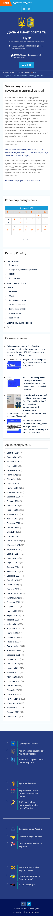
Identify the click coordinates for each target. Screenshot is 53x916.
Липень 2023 (13, 611)
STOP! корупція (27, 885)
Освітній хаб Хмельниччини (19, 323)
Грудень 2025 (13, 483)
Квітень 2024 (13, 571)
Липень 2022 (13, 664)
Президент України (28, 743)
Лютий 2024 (12, 580)
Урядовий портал (27, 783)
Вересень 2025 (13, 497)
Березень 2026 (13, 470)
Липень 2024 (13, 558)
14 (32, 223)
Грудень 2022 (13, 642)
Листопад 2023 (14, 593)
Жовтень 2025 (13, 492)
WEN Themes (34, 912)
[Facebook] (23, 9)
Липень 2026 (13, 457)
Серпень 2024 (13, 554)
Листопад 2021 (14, 699)
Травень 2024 (13, 567)
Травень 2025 (13, 514)
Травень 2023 (13, 620)
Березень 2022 (13, 681)
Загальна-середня (16, 304)
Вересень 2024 (13, 549)
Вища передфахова (17, 300)
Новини (12, 274)
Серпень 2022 (13, 659)
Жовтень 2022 (13, 650)
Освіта (10, 288)
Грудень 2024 (13, 536)
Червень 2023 (13, 615)
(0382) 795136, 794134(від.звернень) (27, 46)
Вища (11, 296)
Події (9, 327)
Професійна (13, 318)
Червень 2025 (13, 510)
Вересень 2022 (13, 655)
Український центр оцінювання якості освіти (28, 793)
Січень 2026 (12, 479)
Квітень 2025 (13, 519)
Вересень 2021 (13, 708)
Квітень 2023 (13, 624)
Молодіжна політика (16, 283)
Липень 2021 (13, 716)
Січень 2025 (12, 532)
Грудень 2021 (13, 694)
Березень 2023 (13, 628)
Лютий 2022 (12, 686)
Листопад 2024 (14, 541)
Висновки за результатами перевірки (22, 180)
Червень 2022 (13, 668)
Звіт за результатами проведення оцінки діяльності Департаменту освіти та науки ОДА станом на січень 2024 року (26, 152)
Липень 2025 (13, 505)
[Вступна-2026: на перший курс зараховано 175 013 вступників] (14, 365)
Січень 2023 (12, 637)
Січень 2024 (12, 585)
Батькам (12, 291)
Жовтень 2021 (13, 703)
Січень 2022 (12, 690)
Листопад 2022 (14, 646)
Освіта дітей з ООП (17, 309)
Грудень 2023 (13, 589)
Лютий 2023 (12, 633)
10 (8, 223)
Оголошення (14, 278)
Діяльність (13, 265)
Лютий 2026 (12, 475)
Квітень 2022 (13, 677)
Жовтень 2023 (13, 598)
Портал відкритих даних (31, 836)
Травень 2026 (13, 461)
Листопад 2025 (14, 488)
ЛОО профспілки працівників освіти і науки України (29, 805)
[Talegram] (29, 9)
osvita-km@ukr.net (19, 48)
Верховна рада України (30, 829)
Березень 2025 (13, 523)
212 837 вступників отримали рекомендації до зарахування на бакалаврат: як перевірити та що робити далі (35, 426)
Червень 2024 (13, 563)
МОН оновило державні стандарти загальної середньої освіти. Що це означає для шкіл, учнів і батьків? (34, 383)
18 (14, 226)
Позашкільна (14, 313)
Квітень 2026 (13, 466)
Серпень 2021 (13, 712)
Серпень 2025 (13, 501)
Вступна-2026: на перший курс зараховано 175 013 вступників (34, 362)
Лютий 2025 (12, 527)
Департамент (13, 261)
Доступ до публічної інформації (22, 269)
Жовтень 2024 (13, 545)
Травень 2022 (13, 672)
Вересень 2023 (13, 602)
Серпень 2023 (13, 606)
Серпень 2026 (13, 453)
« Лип (25, 240)
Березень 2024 (13, 576)
